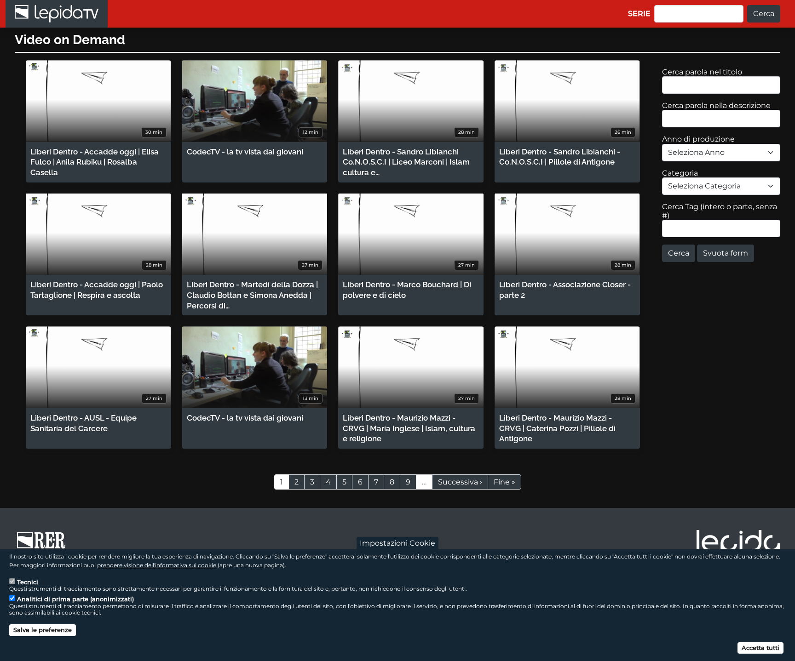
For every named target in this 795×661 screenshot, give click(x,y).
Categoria (680, 173)
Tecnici (27, 581)
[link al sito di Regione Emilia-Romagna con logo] (44, 544)
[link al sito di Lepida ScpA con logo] (738, 543)
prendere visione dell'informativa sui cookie (156, 565)
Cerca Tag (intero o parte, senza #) (719, 211)
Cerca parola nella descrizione (716, 105)
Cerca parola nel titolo (702, 72)
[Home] (56, 14)
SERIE (639, 13)
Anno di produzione (698, 139)
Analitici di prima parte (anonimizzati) (75, 599)
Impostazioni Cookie (397, 542)
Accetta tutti (760, 647)
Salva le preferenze (42, 629)
